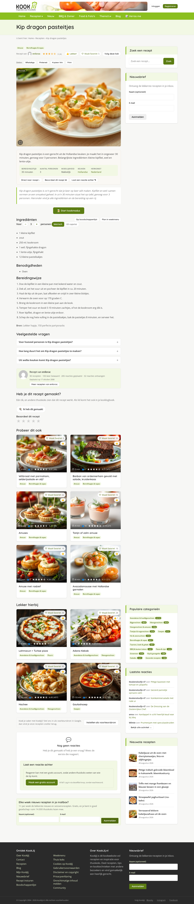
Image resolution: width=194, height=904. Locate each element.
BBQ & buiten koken (141, 649)
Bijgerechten (138, 622)
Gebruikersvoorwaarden (66, 868)
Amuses (23, 532)
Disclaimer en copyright (66, 872)
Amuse (20, 48)
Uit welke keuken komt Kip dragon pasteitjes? (45, 360)
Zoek (168, 61)
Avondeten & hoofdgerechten (32, 655)
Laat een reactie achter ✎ (84, 180)
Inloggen (156, 6)
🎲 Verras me (133, 16)
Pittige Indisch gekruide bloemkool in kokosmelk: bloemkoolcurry (156, 771)
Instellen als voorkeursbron (101, 722)
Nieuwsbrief (22, 876)
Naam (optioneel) (26, 814)
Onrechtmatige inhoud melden (65, 882)
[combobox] (145, 61)
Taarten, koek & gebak (142, 644)
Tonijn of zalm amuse (85, 532)
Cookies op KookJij (63, 863)
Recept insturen (24, 880)
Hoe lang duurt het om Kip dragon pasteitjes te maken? (50, 351)
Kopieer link (57, 62)
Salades (135, 658)
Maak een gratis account (42, 782)
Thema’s (104, 16)
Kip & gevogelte (156, 653)
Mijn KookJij (22, 872)
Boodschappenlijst (26, 884)
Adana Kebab (81, 650)
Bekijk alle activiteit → (141, 727)
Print (69, 62)
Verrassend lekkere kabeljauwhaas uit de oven (152, 812)
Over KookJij (22, 855)
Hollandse (83, 172)
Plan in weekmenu (110, 219)
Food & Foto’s (87, 16)
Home (22, 16)
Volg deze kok (112, 53)
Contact (20, 859)
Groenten (136, 653)
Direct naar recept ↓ (30, 180)
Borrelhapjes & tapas (35, 48)
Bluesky (150, 900)
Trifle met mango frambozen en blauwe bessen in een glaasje (155, 785)
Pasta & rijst (163, 649)
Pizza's (50, 655)
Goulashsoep (80, 704)
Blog (118, 16)
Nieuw (50, 16)
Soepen (77, 709)
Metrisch (58, 224)
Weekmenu (59, 855)
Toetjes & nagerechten (142, 631)
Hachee (23, 704)
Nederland (96, 172)
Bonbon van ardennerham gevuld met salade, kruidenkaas (95, 478)
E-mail (63, 814)
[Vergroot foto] (20, 142)
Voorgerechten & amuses (143, 627)
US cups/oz (71, 224)
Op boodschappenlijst (86, 219)
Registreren (170, 6)
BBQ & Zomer (67, 16)
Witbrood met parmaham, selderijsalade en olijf (34, 478)
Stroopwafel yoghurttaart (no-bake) (154, 799)
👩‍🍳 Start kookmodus (68, 210)
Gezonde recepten (156, 658)
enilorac (46, 371)
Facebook (173, 900)
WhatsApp (30, 62)
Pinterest (43, 62)
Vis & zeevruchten (140, 636)
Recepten (35, 16)
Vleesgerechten (108, 655)
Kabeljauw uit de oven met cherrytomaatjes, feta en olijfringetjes (152, 756)
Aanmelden (110, 820)
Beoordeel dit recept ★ (56, 180)
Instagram (161, 900)
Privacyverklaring (62, 876)
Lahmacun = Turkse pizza (33, 650)
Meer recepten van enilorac (44, 384)
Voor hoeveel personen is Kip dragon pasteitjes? (46, 342)
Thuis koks (58, 859)
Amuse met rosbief (30, 586)
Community (59, 887)
